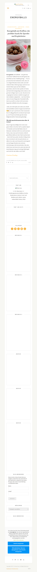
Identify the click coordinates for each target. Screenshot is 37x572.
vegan (27, 27)
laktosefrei (21, 27)
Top (29, 568)
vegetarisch (18, 28)
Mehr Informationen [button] (19, 540)
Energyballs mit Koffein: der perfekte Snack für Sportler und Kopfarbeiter (18, 33)
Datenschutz (15, 568)
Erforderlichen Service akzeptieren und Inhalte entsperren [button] (18, 549)
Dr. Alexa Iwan (23, 160)
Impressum (8, 568)
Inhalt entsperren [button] (19, 543)
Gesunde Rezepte (12, 27)
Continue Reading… (12, 155)
